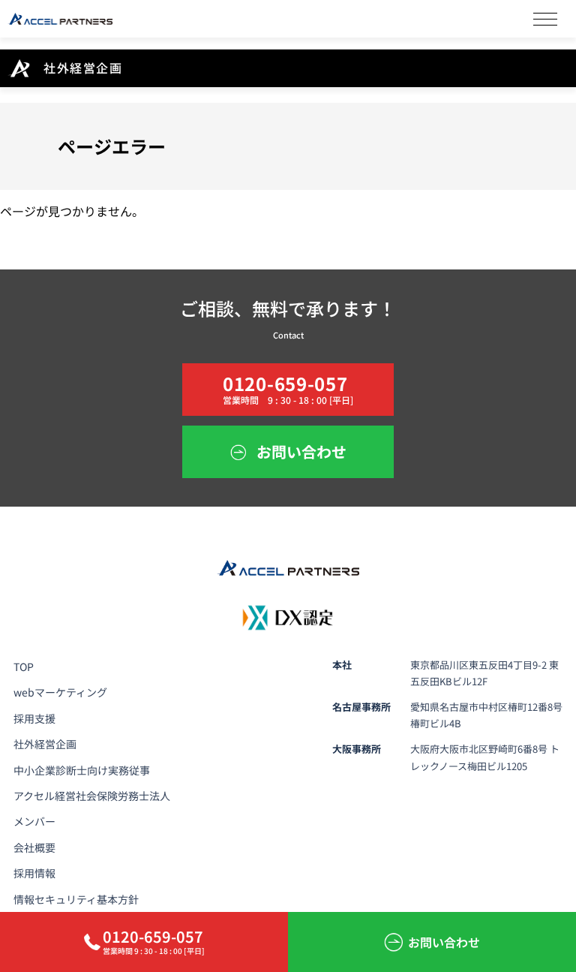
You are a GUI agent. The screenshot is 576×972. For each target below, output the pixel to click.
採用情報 (35, 872)
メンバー (35, 821)
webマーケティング (60, 692)
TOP (24, 666)
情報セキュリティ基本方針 (76, 899)
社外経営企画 (45, 743)
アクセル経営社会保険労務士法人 (92, 795)
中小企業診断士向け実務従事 (82, 770)
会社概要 (35, 847)
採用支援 (35, 718)
